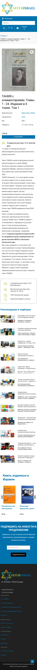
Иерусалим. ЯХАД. (28, 113)
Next (34, 497)
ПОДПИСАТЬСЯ (18, 555)
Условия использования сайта (11, 607)
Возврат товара (6, 627)
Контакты (4, 615)
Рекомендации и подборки (15, 309)
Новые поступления (7, 651)
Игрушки (4, 655)
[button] (32, 52)
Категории (8, 18)
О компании (5, 599)
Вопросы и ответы (7, 623)
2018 (23, 117)
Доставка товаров (7, 603)
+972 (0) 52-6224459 (7, 592)
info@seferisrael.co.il (7, 589)
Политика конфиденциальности (11, 611)
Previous (2, 497)
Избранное (4, 643)
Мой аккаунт (5, 635)
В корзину (18, 137)
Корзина (3, 639)
